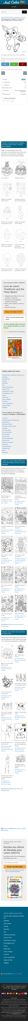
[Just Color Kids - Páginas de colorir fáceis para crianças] (14, 993)
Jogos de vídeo (6, 405)
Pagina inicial (4, 17)
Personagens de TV (7, 393)
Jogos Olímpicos (6, 446)
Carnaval (4, 428)
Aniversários (5, 422)
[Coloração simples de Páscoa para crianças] (7, 175)
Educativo (5, 383)
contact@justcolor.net (16, 1013)
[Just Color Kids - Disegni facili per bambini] (17, 993)
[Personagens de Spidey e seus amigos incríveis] (21, 681)
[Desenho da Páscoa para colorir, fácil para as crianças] (21, 266)
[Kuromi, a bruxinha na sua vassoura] (7, 689)
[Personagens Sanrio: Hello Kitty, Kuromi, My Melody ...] (21, 762)
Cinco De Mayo (6, 430)
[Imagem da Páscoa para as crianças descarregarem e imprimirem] (21, 242)
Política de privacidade (15, 871)
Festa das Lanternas (7, 442)
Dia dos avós (5, 436)
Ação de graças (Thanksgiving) (10, 420)
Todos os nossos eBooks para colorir (14, 318)
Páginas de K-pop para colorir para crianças (6, 590)
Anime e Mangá (6, 399)
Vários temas (5, 379)
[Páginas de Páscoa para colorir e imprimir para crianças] (2, 828)
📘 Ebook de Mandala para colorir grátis (11, 973)
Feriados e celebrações (14, 17)
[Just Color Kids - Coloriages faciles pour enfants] (8, 993)
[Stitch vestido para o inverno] (21, 652)
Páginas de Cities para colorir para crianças (20, 503)
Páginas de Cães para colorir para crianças (20, 590)
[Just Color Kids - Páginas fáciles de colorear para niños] (11, 993)
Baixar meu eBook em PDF (13, 312)
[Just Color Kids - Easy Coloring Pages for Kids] (3, 993)
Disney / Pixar (6, 389)
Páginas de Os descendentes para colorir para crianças (6, 782)
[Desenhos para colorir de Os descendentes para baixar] (7, 773)
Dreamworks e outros (8, 391)
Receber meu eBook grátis (15, 866)
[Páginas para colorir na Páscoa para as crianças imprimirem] (21, 197)
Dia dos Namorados (7, 438)
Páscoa (23, 17)
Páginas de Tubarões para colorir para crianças (7, 531)
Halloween (5, 444)
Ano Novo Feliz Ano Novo (9, 426)
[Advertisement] (14, 121)
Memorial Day (6, 448)
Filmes (4, 395)
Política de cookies (15, 988)
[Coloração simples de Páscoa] (7, 266)
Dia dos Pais (5, 440)
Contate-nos (23, 986)
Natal (3, 450)
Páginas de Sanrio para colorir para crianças (6, 697)
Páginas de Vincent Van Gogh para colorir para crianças (6, 501)
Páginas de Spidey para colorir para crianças (20, 689)
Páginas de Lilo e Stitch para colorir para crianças (6, 669)
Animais (4, 381)
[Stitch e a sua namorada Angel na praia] (7, 661)
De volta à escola (6, 432)
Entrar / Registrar (24, 2)
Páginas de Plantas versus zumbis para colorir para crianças (20, 749)
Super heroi (5, 397)
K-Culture (4, 401)
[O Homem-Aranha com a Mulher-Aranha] (7, 740)
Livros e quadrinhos (7, 403)
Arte (3, 385)
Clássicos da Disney (7, 387)
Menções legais (6, 988)
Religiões (4, 407)
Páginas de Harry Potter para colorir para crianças (6, 719)
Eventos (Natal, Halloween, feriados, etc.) (13, 375)
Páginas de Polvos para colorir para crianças (6, 619)
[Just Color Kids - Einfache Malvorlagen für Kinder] (20, 993)
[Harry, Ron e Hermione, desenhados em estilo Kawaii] (7, 710)
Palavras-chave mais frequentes (13, 986)
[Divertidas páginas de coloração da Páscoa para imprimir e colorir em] (21, 175)
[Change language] (26, 2)
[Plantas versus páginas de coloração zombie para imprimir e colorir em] (21, 740)
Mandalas (5, 377)
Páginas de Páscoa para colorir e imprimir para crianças (13, 144)
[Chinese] (23, 993)
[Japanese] (25, 993)
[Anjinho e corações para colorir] (21, 710)
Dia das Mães (6, 434)
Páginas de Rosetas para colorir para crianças (20, 617)
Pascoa (23, 79)
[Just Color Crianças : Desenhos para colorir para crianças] (13, 2)
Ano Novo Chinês (7, 424)
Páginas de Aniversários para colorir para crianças (20, 531)
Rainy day (5, 452)
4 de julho (5, 418)
